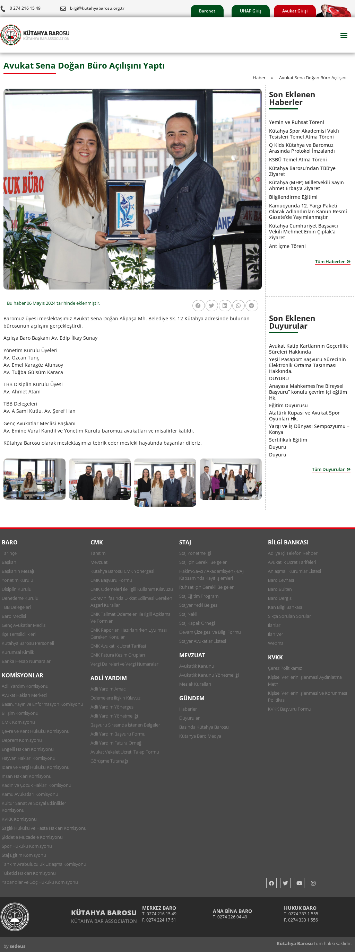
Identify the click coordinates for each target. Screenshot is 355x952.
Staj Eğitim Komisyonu (24, 855)
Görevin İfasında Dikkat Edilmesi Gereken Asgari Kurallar (131, 601)
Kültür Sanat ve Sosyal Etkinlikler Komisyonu (34, 806)
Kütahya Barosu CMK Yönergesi (122, 571)
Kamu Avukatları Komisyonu (30, 794)
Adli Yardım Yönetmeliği (114, 716)
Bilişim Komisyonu (20, 713)
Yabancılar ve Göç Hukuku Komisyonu (40, 882)
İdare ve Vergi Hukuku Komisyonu (36, 767)
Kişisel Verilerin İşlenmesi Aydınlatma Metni (305, 680)
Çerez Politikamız (285, 668)
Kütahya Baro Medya (200, 736)
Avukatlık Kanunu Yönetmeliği (209, 675)
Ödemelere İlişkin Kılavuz (115, 698)
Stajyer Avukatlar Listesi (202, 641)
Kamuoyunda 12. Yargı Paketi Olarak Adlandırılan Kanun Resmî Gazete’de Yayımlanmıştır (308, 211)
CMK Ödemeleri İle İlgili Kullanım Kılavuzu (131, 589)
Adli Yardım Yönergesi (112, 707)
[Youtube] (299, 883)
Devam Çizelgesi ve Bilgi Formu (210, 632)
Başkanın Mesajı (18, 571)
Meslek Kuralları (195, 684)
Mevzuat (98, 562)
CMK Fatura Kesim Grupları (117, 655)
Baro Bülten (280, 589)
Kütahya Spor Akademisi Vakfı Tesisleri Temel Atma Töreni (304, 133)
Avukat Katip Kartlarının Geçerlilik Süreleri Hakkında (308, 348)
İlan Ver (275, 634)
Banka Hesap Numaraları (27, 661)
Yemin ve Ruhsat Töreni (296, 122)
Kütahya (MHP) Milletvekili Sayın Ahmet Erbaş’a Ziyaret (306, 185)
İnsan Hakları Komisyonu (27, 776)
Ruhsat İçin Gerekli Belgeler (206, 587)
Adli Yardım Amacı (108, 689)
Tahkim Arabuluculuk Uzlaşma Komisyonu (44, 864)
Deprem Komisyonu (22, 740)
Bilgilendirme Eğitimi (293, 197)
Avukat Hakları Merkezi (24, 695)
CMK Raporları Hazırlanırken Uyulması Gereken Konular (128, 633)
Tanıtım (97, 553)
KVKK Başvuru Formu (289, 709)
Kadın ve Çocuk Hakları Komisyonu (36, 785)
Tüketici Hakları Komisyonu (29, 873)
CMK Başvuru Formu (111, 580)
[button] (344, 35)
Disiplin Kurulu (17, 589)
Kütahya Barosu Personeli (28, 643)
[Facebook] (271, 883)
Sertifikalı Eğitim (288, 439)
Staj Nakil (188, 614)
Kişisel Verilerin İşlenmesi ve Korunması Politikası (307, 696)
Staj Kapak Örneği (197, 623)
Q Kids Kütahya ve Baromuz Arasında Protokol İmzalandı (302, 148)
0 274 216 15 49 (25, 8)
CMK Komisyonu (18, 722)
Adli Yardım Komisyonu (25, 686)
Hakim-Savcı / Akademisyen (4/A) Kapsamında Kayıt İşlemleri (211, 574)
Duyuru (277, 447)
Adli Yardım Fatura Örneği (116, 743)
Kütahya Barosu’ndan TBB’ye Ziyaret (302, 171)
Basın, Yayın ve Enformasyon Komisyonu (42, 704)
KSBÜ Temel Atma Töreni (298, 159)
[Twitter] (285, 883)
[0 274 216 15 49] (3, 8)
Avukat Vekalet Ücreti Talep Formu (124, 752)
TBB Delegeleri (16, 607)
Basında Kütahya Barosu (204, 727)
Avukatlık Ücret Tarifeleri (292, 562)
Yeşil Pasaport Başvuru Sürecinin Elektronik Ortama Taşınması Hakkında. (307, 365)
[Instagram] (313, 883)
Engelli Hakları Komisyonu (28, 749)
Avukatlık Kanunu (196, 666)
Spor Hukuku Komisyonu (27, 846)
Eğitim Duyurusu (288, 405)
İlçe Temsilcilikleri (19, 634)
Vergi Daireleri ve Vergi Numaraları (124, 664)
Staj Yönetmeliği (195, 553)
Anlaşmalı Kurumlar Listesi (294, 571)
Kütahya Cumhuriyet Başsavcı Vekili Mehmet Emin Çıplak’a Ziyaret (303, 231)
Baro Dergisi (280, 598)
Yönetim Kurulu (17, 580)
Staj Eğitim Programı (199, 596)
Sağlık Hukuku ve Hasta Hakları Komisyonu (44, 828)
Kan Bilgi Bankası (285, 607)
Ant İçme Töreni (287, 246)
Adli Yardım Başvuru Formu (118, 734)
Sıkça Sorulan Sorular (289, 616)
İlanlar (274, 625)
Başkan (9, 562)
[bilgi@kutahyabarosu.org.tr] (63, 8)
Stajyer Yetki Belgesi (198, 605)
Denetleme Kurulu (20, 598)
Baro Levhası (281, 580)
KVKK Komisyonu (19, 819)
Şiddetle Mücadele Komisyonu (32, 837)
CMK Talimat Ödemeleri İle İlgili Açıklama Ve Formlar (130, 617)
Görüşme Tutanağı (109, 761)
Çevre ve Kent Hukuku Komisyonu (36, 731)
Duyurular (189, 718)
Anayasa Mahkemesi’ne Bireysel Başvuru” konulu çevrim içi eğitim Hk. (308, 392)
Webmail (277, 643)
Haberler (188, 709)
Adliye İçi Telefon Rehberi (293, 553)
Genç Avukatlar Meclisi (24, 625)
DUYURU (279, 378)
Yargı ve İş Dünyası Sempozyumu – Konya (309, 429)
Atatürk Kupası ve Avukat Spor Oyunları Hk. (304, 415)
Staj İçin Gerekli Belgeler (203, 562)
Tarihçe (9, 553)
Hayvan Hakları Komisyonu (28, 758)
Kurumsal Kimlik (18, 652)
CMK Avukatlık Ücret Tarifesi (118, 646)
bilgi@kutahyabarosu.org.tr (97, 8)
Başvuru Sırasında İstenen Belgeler (125, 725)
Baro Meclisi (14, 616)
